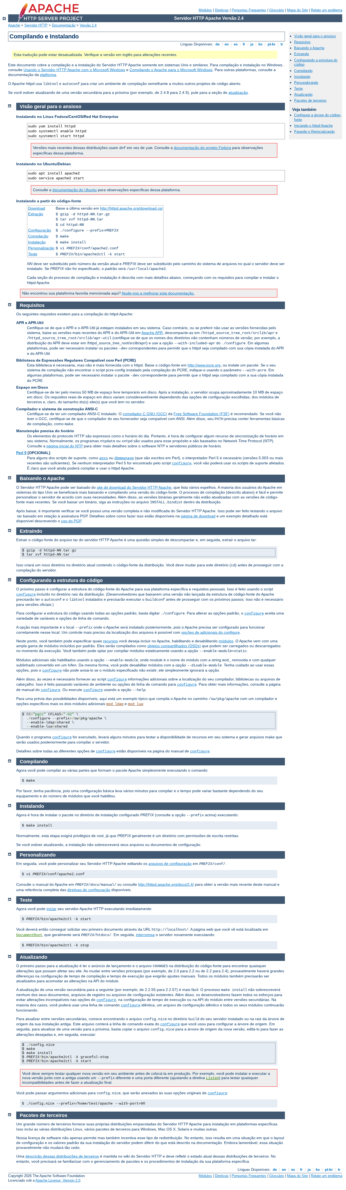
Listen (212, 1078)
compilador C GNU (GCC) (145, 414)
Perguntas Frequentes (249, 10)
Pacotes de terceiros (310, 100)
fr (244, 44)
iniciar (51, 909)
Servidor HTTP (36, 25)
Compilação (38, 236)
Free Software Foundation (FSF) (201, 414)
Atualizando (303, 94)
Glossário (276, 10)
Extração (35, 214)
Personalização (41, 248)
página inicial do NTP (64, 446)
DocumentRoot (29, 935)
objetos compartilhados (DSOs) (174, 646)
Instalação (37, 242)
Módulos (205, 10)
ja (251, 44)
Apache (14, 25)
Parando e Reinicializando (314, 132)
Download (36, 208)
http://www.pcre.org (204, 365)
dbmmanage (124, 458)
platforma (48, 74)
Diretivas (222, 10)
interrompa (145, 935)
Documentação (63, 25)
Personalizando (306, 83)
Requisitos (302, 42)
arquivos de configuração (170, 863)
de (217, 44)
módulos (226, 641)
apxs (103, 458)
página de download (198, 516)
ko (260, 44)
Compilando (303, 71)
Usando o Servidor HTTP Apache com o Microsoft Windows (74, 70)
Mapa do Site (297, 10)
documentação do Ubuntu (74, 190)
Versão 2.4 (88, 25)
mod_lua (135, 704)
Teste (32, 254)
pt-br (272, 44)
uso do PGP (71, 521)
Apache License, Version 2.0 (57, 1180)
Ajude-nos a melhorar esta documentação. (158, 293)
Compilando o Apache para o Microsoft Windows (170, 70)
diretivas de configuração (88, 890)
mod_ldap (115, 704)
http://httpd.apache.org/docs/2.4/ (166, 884)
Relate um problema (326, 10)
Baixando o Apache (309, 48)
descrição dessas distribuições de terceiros (62, 1156)
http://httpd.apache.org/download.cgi (131, 208)
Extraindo (301, 54)
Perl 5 (21, 453)
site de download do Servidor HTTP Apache (134, 487)
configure (181, 463)
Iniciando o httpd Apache (313, 126)
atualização (238, 92)
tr (282, 44)
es (236, 44)
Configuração (39, 230)
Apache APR (152, 332)
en (227, 44)
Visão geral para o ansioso (315, 36)
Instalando (302, 77)
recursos (110, 641)
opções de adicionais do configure (210, 632)
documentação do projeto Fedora (202, 148)
